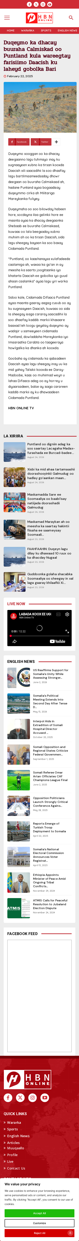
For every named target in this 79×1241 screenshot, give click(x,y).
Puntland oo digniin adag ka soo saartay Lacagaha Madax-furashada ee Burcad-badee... (51, 448)
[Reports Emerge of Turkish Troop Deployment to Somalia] (18, 831)
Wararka (14, 1122)
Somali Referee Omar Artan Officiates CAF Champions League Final (50, 776)
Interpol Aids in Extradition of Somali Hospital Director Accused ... (48, 727)
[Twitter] (36, 4)
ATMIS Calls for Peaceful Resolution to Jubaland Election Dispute (50, 904)
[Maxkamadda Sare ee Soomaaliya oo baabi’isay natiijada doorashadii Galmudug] (15, 502)
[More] (56, 142)
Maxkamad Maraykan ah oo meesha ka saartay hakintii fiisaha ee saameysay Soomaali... (48, 528)
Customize (39, 1223)
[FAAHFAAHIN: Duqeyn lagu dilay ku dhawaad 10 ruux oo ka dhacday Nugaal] (15, 557)
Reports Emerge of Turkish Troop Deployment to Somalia (49, 827)
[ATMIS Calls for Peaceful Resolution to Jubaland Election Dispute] (18, 908)
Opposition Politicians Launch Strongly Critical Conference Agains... (50, 802)
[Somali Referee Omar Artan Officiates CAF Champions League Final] (18, 780)
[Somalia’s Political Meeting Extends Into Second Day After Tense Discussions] (18, 703)
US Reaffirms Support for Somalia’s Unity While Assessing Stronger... (50, 674)
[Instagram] (42, 4)
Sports (12, 1129)
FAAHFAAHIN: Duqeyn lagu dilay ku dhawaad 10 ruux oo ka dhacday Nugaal (49, 553)
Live (10, 1161)
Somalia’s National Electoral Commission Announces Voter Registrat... (48, 855)
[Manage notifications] (70, 1233)
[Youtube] (49, 4)
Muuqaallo (15, 1148)
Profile (12, 1155)
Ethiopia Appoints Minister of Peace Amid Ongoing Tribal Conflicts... (49, 880)
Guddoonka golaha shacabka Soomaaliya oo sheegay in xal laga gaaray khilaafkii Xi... (50, 578)
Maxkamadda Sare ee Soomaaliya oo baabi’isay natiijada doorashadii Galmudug (47, 501)
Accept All (39, 1213)
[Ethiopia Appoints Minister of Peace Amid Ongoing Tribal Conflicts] (18, 882)
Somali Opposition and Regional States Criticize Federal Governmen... (50, 751)
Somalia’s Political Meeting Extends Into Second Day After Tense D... (50, 701)
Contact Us (16, 1168)
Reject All (39, 1233)
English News (18, 1136)
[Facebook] (29, 4)
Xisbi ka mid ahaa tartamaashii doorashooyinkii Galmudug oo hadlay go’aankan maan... (51, 473)
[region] (39, 1209)
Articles (13, 1142)
